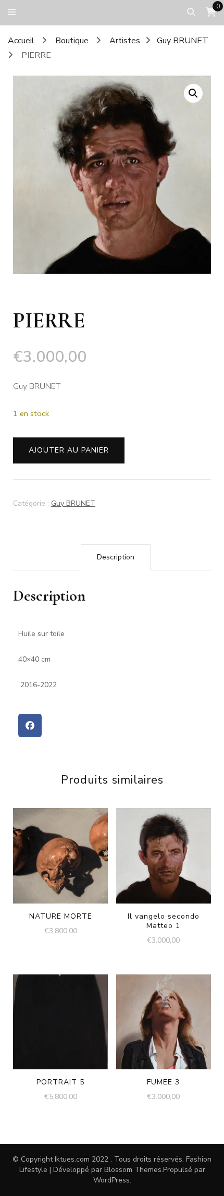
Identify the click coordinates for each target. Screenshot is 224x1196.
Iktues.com (72, 1159)
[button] (193, 93)
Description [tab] (115, 557)
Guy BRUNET (73, 503)
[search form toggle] (191, 12)
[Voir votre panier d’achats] (211, 12)
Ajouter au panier (69, 450)
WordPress (111, 1180)
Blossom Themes (132, 1170)
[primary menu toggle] (14, 12)
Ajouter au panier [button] (61, 849)
